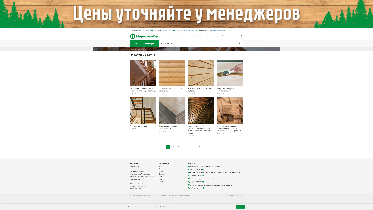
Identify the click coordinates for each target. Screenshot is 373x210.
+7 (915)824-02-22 (145, 30)
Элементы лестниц (136, 169)
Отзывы (191, 36)
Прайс (172, 36)
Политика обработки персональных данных (175, 195)
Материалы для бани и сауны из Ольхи (142, 176)
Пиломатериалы (135, 179)
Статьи (209, 36)
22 (199, 146)
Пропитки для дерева (137, 171)
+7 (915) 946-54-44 (217, 30)
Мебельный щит (135, 166)
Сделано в (230, 195)
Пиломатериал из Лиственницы (140, 174)
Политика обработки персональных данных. (177, 207)
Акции (216, 36)
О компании (181, 36)
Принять (240, 207)
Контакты (225, 36)
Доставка (200, 36)
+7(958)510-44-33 (167, 30)
